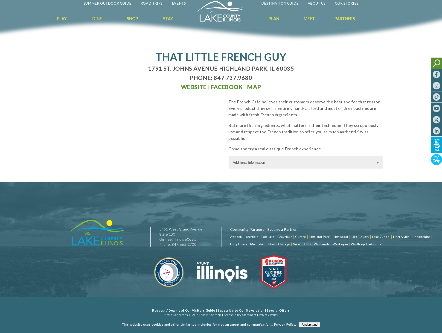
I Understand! (309, 324)
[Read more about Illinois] (222, 292)
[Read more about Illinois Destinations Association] (274, 292)
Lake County (359, 237)
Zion (383, 244)
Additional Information (249, 162)
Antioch (236, 237)
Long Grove (238, 244)
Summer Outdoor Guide (107, 3)
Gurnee (300, 237)
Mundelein (257, 244)
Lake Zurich (381, 237)
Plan (274, 18)
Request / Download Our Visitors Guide (183, 310)
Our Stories (347, 3)
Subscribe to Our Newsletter (241, 310)
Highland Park (319, 237)
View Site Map (211, 315)
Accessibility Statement (240, 315)
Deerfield (251, 237)
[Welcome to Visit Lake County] (223, 20)
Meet (309, 18)
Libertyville (401, 237)
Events (179, 3)
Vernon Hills (302, 244)
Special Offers (278, 310)
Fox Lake (268, 237)
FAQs (194, 315)
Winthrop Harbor (364, 244)
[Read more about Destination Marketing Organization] (169, 292)
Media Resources (176, 315)
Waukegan (340, 244)
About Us (317, 3)
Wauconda (322, 244)
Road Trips (152, 3)
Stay (168, 18)
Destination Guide (280, 3)
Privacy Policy (268, 315)
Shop (132, 18)
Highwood (340, 237)
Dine (97, 18)
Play (62, 18)
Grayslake (284, 237)
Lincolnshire (421, 237)
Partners (344, 18)
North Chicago (279, 244)
